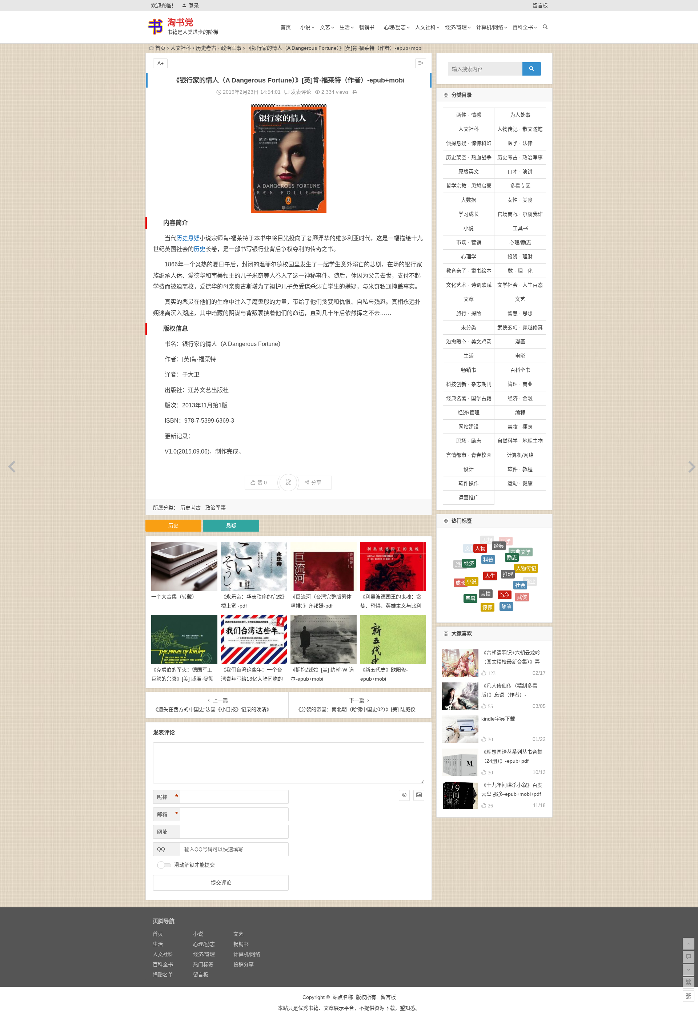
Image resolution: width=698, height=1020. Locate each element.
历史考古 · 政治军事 (218, 48)
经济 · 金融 (520, 398)
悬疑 (194, 238)
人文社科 (425, 27)
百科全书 (523, 27)
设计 (469, 469)
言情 (486, 555)
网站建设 (468, 427)
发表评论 (300, 92)
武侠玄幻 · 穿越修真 (520, 327)
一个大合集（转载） (174, 597)
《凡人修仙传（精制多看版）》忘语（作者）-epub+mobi (509, 695)
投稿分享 (243, 964)
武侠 (522, 575)
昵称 (167, 797)
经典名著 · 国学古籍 (469, 398)
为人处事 (520, 115)
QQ (161, 849)
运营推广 (468, 497)
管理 (513, 594)
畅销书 (366, 27)
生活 (345, 27)
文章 (469, 299)
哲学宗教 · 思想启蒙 (469, 186)
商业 (530, 576)
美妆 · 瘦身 (520, 427)
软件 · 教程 (520, 469)
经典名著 (524, 594)
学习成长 (468, 214)
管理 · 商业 (520, 384)
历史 (182, 238)
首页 (286, 27)
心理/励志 (395, 27)
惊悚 (487, 573)
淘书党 (180, 22)
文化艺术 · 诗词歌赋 (469, 285)
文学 (508, 607)
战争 (505, 557)
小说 (305, 27)
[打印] (354, 92)
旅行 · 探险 (468, 313)
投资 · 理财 (520, 256)
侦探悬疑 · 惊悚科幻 (469, 143)
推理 (508, 544)
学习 (474, 604)
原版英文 (468, 171)
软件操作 (468, 483)
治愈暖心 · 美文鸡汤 (469, 341)
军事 (470, 571)
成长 (461, 568)
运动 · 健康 (520, 483)
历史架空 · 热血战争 (469, 157)
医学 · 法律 (520, 143)
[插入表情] (404, 795)
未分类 (468, 327)
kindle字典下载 (498, 719)
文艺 (325, 27)
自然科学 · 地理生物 (520, 441)
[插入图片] (418, 795)
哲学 (476, 591)
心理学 (468, 256)
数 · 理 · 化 (520, 271)
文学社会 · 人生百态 (520, 285)
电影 (520, 356)
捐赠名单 (163, 974)
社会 (520, 557)
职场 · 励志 (468, 441)
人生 (490, 542)
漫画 (520, 341)
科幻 (491, 606)
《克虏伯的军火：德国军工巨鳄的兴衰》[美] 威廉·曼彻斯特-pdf (182, 679)
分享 (316, 482)
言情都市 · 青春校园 (469, 455)
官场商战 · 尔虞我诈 (520, 214)
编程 (520, 412)
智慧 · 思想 (520, 313)
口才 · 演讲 (520, 171)
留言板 (540, 5)
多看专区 (520, 186)
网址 (162, 832)
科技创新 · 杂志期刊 (469, 384)
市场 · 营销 (468, 242)
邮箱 (167, 814)
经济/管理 (456, 27)
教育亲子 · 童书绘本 (469, 271)
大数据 (468, 200)
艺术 (463, 588)
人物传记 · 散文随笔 (520, 129)
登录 (194, 5)
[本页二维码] (688, 996)
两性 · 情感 (468, 115)
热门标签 (203, 964)
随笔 (506, 575)
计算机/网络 (489, 27)
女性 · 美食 (520, 200)
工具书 (520, 228)
